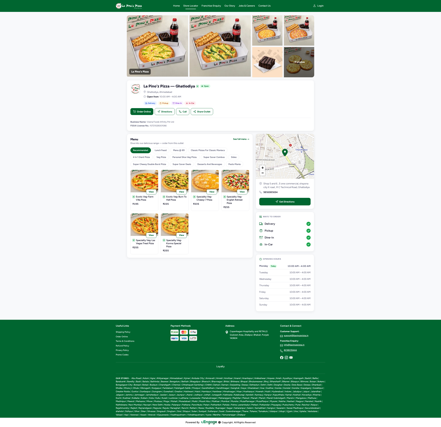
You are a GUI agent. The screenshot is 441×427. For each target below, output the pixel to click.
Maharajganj (224, 398)
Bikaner (285, 381)
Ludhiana (183, 398)
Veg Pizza (161, 157)
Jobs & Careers (247, 5)
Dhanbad (316, 384)
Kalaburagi (239, 394)
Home (176, 5)
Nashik (318, 401)
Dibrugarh (145, 388)
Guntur (134, 391)
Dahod (216, 384)
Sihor (136, 411)
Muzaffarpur (262, 401)
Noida (167, 404)
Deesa (245, 384)
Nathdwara (121, 404)
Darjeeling (235, 384)
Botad (145, 384)
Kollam (144, 398)
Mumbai (225, 401)
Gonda (278, 388)
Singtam (171, 411)
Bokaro (320, 381)
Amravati (210, 378)
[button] (285, 152)
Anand (237, 378)
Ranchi (185, 408)
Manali (254, 398)
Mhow (149, 401)
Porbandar (264, 404)
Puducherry (288, 404)
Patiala (226, 404)
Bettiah (185, 381)
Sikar (143, 411)
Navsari (147, 404)
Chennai (176, 384)
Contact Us (264, 5)
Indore (288, 391)
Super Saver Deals (182, 164)
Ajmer (187, 378)
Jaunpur (180, 394)
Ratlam (193, 408)
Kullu (157, 398)
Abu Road (136, 378)
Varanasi (134, 414)
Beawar (164, 381)
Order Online (144, 111)
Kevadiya (306, 394)
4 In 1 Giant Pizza (141, 157)
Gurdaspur (145, 391)
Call (185, 111)
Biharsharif (275, 381)
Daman (224, 384)
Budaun (153, 384)
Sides (234, 157)
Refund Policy (122, 346)
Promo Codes (122, 354)
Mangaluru (301, 398)
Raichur (305, 404)
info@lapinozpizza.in (294, 344)
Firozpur (196, 388)
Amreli (219, 378)
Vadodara (312, 411)
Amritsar (228, 378)
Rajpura (157, 408)
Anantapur (247, 378)
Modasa (158, 401)
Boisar (313, 381)
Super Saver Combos (214, 157)
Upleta (302, 411)
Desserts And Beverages (209, 164)
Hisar (239, 391)
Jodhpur (198, 394)
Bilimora (304, 381)
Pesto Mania (234, 164)
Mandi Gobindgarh (276, 398)
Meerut (130, 401)
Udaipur (273, 411)
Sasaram (280, 408)
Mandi (262, 398)
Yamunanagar (229, 414)
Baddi (308, 378)
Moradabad (184, 401)
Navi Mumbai (135, 404)
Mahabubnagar (209, 398)
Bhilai (226, 381)
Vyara (208, 414)
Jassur (171, 394)
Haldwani (188, 391)
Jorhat (207, 394)
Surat (221, 411)
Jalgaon (120, 394)
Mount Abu (204, 401)
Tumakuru (263, 411)
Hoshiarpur (248, 391)
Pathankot (216, 404)
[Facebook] (281, 357)
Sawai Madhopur (295, 408)
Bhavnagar (217, 381)
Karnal (288, 394)
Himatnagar (229, 391)
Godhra (269, 388)
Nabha (282, 401)
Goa (262, 388)
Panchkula (197, 404)
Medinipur (121, 401)
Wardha (216, 414)
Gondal (286, 388)
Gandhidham (208, 388)
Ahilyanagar (162, 378)
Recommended (140, 150)
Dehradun (254, 384)
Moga (166, 401)
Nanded (309, 401)
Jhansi (189, 394)
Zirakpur (241, 414)
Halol (197, 391)
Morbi (195, 401)
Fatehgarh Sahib (182, 388)
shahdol (120, 411)
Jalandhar (316, 391)
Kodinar (126, 398)
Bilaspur (295, 381)
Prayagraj (276, 404)
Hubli (267, 391)
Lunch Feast (161, 150)
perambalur (244, 404)
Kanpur (267, 394)
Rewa (201, 408)
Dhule (136, 388)
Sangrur (271, 408)
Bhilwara (235, 381)
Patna (234, 404)
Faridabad (168, 388)
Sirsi (179, 411)
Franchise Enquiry (211, 5)
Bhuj (266, 381)
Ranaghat (175, 408)
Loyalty (220, 366)
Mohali (174, 401)
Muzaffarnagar (247, 401)
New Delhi (157, 404)
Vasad (143, 414)
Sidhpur (129, 411)
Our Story (229, 5)
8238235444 (290, 350)
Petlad (254, 404)
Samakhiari (260, 408)
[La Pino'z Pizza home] (142, 5)
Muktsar (216, 401)
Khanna (316, 394)
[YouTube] (291, 357)
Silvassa (151, 411)
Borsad (137, 384)
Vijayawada (163, 414)
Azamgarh (298, 378)
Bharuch (206, 381)
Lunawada (195, 398)
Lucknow (173, 398)
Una (296, 411)
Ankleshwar (260, 378)
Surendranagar (233, 411)
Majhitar (237, 398)
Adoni (146, 378)
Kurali (164, 398)
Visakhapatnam (178, 414)
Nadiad (290, 401)
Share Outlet (203, 111)
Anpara (270, 378)
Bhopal (244, 381)
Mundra (234, 401)
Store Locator (190, 5)
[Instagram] (286, 357)
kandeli (249, 394)
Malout (245, 398)
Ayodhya (287, 378)
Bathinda (154, 381)
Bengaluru (175, 381)
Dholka (119, 388)
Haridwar (217, 391)
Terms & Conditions (125, 341)
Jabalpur (297, 391)
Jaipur (306, 391)
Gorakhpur (318, 388)
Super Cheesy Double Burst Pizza (149, 164)
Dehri (263, 384)
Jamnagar (139, 394)
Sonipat (202, 411)
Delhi (269, 384)
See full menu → (241, 139)
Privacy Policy (122, 350)
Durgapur (156, 388)
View (151, 191)
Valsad (119, 414)
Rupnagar (220, 408)
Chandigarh (165, 384)
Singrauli (161, 411)
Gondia (295, 388)
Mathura (312, 398)
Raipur (314, 404)
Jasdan (163, 394)
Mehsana (140, 401)
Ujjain (289, 411)
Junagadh (217, 394)
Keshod (297, 394)
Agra (152, 378)
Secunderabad (312, 408)
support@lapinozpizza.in (296, 335)
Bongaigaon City (124, 384)
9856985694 (270, 192)
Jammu (129, 394)
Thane (245, 411)
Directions (166, 111)
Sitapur (186, 411)
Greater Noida (123, 391)
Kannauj (259, 394)
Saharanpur (239, 408)
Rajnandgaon (145, 408)
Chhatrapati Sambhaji (193, 384)
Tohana (253, 411)
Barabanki (121, 381)
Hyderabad (277, 391)
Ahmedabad (176, 378)
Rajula (166, 408)
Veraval (151, 414)
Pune (297, 404)
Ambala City (198, 378)
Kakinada (227, 394)
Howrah (259, 391)
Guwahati (168, 391)
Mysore (273, 401)
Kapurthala (278, 394)
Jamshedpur (152, 394)
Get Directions (286, 201)
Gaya (243, 388)
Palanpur (176, 404)
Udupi (282, 411)
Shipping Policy (123, 332)
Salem (250, 408)
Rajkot (134, 408)
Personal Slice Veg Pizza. (184, 157)
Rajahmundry (122, 408)
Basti (138, 381)
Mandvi (290, 398)
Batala (145, 381)
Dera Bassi (297, 384)
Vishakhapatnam (195, 414)
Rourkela (210, 408)
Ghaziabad (253, 388)
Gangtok (235, 388)
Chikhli (208, 384)
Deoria (287, 384)
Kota (151, 398)
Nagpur (300, 401)
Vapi (126, 414)
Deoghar (278, 384)
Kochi (118, 398)
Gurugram (157, 391)
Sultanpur (213, 411)
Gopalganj (306, 388)
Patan (206, 404)
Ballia (315, 378)
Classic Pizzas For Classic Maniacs (208, 150)
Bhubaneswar (256, 381)
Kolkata (135, 398)
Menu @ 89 (178, 150)
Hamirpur (206, 391)
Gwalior (178, 391)
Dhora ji (128, 388)
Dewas (307, 384)
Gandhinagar (222, 388)
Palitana (186, 404)
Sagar (230, 408)
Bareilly (130, 381)
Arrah (278, 378)
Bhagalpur (195, 381)
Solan (194, 411)
